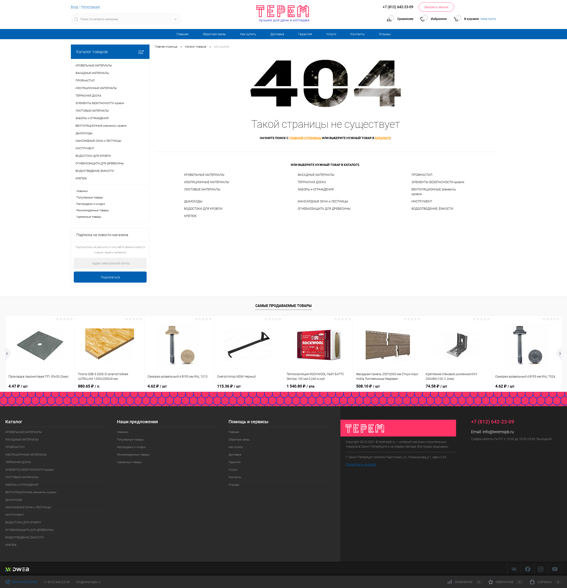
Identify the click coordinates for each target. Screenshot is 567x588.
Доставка (277, 34)
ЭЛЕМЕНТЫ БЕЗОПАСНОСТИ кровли (438, 182)
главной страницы (305, 138)
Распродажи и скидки (90, 204)
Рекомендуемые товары (92, 210)
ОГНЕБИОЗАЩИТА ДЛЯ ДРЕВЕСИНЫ (324, 208)
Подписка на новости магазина (102, 235)
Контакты (357, 34)
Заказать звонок (436, 7)
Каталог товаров (92, 51)
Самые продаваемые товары (283, 306)
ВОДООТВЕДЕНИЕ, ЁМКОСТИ (432, 208)
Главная (182, 34)
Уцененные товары (88, 216)
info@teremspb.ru (498, 431)
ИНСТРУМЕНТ (422, 201)
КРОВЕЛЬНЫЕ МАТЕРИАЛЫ (204, 175)
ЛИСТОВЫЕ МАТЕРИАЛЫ (202, 189)
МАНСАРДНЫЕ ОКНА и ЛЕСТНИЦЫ (323, 201)
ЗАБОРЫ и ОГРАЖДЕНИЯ (316, 189)
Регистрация (90, 7)
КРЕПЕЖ (190, 216)
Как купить (248, 34)
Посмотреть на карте (361, 464)
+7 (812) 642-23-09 (56, 582)
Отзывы (385, 34)
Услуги (331, 34)
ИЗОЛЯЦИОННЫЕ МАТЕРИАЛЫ (206, 182)
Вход (74, 7)
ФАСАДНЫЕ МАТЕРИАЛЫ (316, 175)
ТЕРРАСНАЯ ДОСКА (312, 182)
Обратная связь (214, 34)
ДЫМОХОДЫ (193, 201)
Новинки (82, 191)
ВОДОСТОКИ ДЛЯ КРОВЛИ (203, 208)
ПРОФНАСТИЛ (422, 175)
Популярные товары (89, 197)
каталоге (382, 138)
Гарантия (305, 34)
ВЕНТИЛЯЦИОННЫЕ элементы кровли (434, 192)
